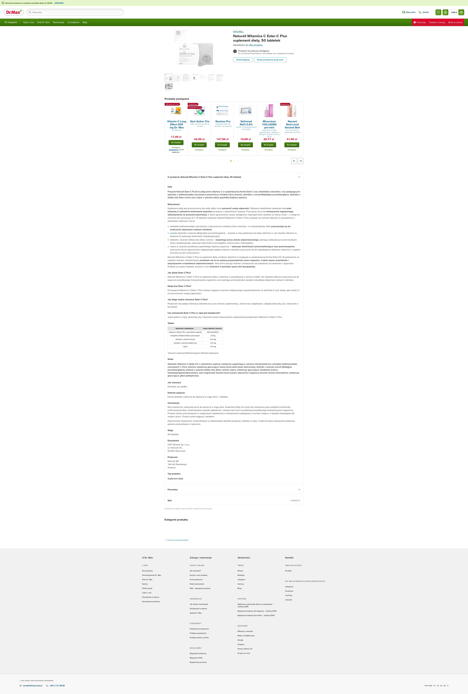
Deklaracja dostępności (199, 629)
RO (445, 685)
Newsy (240, 571)
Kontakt (288, 571)
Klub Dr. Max (43, 22)
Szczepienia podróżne (151, 601)
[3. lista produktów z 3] (237, 160)
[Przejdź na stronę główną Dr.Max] (14, 12)
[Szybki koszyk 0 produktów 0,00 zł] (461, 12)
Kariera (145, 584)
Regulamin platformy (198, 653)
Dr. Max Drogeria (254, 45)
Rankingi (241, 575)
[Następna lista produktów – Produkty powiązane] (300, 161)
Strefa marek (147, 588)
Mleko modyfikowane (246, 636)
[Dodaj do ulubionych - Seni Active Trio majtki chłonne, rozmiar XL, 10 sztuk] (208, 104)
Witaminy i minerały (245, 631)
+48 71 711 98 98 (57, 685)
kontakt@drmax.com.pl (32, 685)
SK (441, 685)
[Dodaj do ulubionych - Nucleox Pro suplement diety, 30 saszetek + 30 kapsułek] (231, 104)
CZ (438, 685)
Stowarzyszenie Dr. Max (151, 575)
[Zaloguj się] (445, 12)
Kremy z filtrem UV (245, 649)
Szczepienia (73, 22)
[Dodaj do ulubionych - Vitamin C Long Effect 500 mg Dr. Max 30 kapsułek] (185, 104)
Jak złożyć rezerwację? (199, 604)
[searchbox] (75, 12)
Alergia (240, 640)
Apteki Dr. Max (196, 613)
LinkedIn (288, 600)
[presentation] (176, 110)
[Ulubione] (438, 12)
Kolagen (241, 644)
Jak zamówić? (195, 571)
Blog (85, 22)
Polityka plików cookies (199, 637)
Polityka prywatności (198, 633)
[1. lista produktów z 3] (231, 161)
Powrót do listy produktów (177, 540)
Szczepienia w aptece (150, 597)
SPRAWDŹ (58, 3)
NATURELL (238, 31)
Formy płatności (196, 579)
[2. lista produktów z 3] (234, 160)
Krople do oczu (244, 653)
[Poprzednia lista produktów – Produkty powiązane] (294, 161)
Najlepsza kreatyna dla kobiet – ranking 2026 (256, 615)
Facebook (289, 591)
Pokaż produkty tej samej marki (270, 60)
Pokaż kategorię (243, 60)
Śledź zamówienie (197, 584)
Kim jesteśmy (147, 571)
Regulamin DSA (196, 658)
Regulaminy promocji (198, 662)
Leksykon (241, 579)
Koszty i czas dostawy (198, 575)
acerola (173, 233)
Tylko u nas (28, 22)
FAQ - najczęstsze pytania (200, 588)
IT (447, 685)
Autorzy (241, 584)
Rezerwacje (58, 22)
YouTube (288, 595)
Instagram (289, 587)
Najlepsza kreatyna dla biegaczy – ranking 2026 (257, 611)
